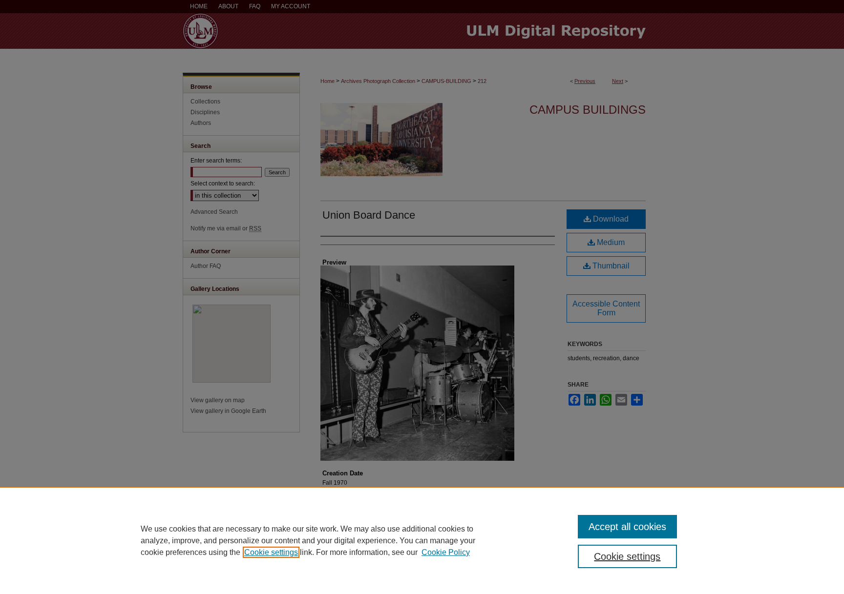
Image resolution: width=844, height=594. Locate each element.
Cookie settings (271, 552)
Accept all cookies (627, 526)
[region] (422, 540)
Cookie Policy (446, 552)
